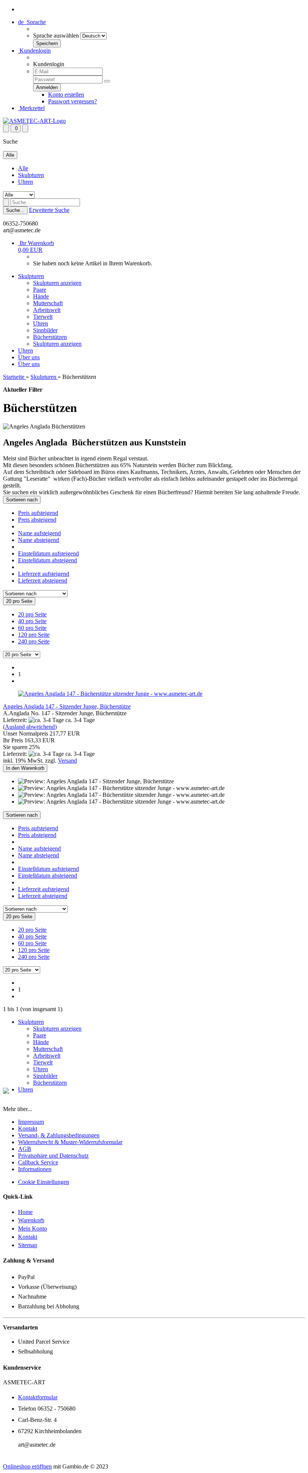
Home (25, 1212)
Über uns (29, 357)
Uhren (25, 182)
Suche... (15, 210)
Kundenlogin (34, 50)
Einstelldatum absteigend (47, 560)
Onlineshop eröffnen (27, 1466)
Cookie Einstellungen (43, 1182)
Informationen (34, 1169)
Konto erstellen (66, 94)
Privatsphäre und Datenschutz (53, 1155)
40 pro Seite (32, 621)
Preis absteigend (37, 519)
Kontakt (27, 1128)
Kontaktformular (37, 1397)
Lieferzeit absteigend (42, 580)
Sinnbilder (45, 330)
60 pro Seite (32, 628)
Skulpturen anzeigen (57, 283)
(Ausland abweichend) (30, 727)
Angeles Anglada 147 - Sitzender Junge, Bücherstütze (67, 706)
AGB (24, 1149)
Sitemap (27, 1245)
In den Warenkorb (25, 768)
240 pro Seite (34, 641)
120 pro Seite (34, 634)
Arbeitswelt (46, 310)
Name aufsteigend (39, 533)
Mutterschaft (48, 303)
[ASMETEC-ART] (34, 121)
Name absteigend (38, 540)
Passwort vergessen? (72, 101)
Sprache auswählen (56, 35)
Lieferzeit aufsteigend (43, 574)
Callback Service (38, 1162)
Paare (39, 289)
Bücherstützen (50, 337)
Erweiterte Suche (49, 210)
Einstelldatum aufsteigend (48, 553)
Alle (23, 168)
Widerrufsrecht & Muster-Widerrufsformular (70, 1142)
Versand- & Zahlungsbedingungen (59, 1135)
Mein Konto (32, 1228)
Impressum (31, 1122)
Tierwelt (43, 316)
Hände (41, 296)
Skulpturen (31, 175)
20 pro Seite (32, 614)
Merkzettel (31, 108)
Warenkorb (31, 1220)
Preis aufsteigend (38, 513)
